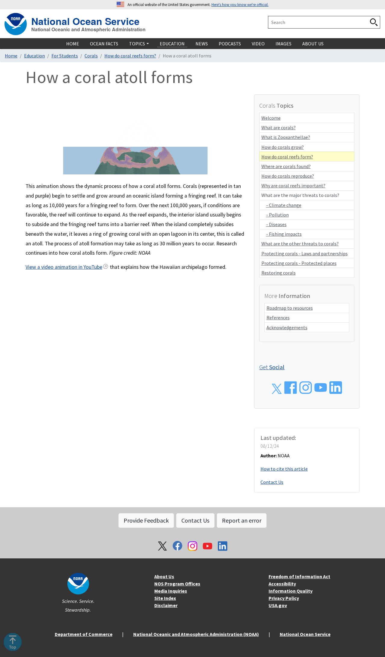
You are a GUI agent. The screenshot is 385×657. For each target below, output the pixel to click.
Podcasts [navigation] (230, 44)
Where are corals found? (286, 166)
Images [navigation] (283, 44)
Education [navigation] (172, 44)
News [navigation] (202, 44)
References (278, 318)
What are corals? (278, 127)
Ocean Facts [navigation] (104, 44)
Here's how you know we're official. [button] (240, 4)
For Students (64, 56)
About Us (164, 576)
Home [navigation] (72, 44)
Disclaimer (165, 605)
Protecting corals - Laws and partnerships (304, 253)
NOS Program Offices (177, 584)
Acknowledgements (286, 327)
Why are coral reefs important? (293, 186)
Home (11, 56)
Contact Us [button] (195, 520)
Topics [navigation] (137, 44)
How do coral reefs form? (130, 56)
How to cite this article (284, 469)
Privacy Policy (284, 598)
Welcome (271, 118)
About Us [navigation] (313, 44)
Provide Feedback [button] (146, 520)
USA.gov (278, 605)
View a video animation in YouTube (64, 267)
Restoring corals (278, 273)
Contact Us (271, 482)
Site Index (165, 598)
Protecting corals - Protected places (299, 263)
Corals (91, 56)
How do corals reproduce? (287, 176)
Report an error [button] (241, 520)
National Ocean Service (85, 20)
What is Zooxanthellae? (285, 137)
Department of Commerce (83, 634)
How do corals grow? (282, 147)
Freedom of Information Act (299, 576)
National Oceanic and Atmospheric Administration (88, 29)
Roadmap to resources (289, 308)
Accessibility (282, 584)
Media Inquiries (170, 591)
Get (272, 367)
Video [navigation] (258, 44)
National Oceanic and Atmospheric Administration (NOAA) (196, 634)
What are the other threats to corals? (300, 244)
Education (34, 56)
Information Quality (291, 591)
